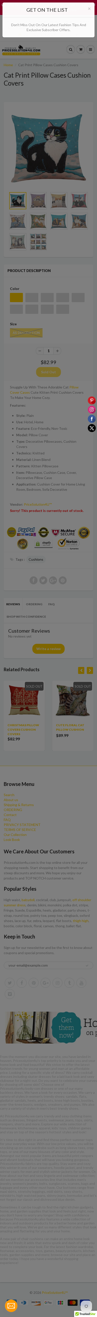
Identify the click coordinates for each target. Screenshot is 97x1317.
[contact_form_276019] (11, 1306)
